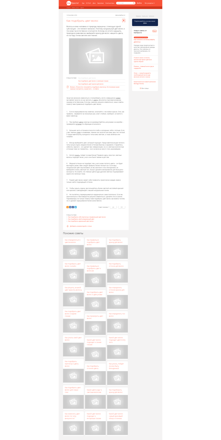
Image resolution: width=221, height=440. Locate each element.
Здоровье (100, 3)
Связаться (151, 16)
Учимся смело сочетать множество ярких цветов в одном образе (143, 59)
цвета (81, 122)
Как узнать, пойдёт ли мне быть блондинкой (116, 366)
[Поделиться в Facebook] (73, 207)
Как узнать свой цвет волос (73, 338)
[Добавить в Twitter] (76, 207)
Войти (139, 3)
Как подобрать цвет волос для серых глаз (73, 389)
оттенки (79, 124)
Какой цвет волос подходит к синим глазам (94, 342)
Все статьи (145, 88)
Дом (94, 3)
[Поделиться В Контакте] (70, 207)
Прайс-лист (145, 16)
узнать (77, 155)
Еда (83, 3)
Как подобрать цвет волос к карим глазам (73, 313)
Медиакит (138, 16)
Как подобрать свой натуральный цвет (81, 219)
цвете (95, 100)
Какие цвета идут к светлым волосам (94, 391)
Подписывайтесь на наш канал (144, 22)
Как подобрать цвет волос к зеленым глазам (93, 81)
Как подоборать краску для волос (116, 391)
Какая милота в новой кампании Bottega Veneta (145, 83)
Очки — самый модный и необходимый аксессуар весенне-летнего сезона (142, 75)
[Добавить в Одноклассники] (67, 207)
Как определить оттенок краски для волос (116, 289)
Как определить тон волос (117, 314)
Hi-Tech (88, 3)
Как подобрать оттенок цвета (93, 367)
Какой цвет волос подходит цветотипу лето (117, 339)
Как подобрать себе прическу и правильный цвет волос (87, 217)
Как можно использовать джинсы (144, 40)
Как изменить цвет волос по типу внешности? (72, 416)
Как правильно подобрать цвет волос (93, 242)
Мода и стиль (75, 7)
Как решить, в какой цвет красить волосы (73, 288)
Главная (68, 7)
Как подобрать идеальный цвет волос (81, 221)
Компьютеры (109, 3)
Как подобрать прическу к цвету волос (71, 363)
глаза (78, 132)
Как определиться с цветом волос (73, 241)
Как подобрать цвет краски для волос (91, 84)
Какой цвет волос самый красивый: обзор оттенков (116, 416)
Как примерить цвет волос (95, 317)
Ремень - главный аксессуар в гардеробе (144, 67)
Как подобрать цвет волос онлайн (73, 265)
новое (118, 98)
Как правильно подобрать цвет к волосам (94, 268)
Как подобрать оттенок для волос (116, 265)
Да (113, 207)
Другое (82, 7)
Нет (122, 207)
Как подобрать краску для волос (116, 241)
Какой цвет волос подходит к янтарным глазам (94, 416)
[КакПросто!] (72, 3)
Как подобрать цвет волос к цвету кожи (95, 293)
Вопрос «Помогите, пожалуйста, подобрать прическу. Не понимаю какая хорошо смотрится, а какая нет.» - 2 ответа (94, 88)
